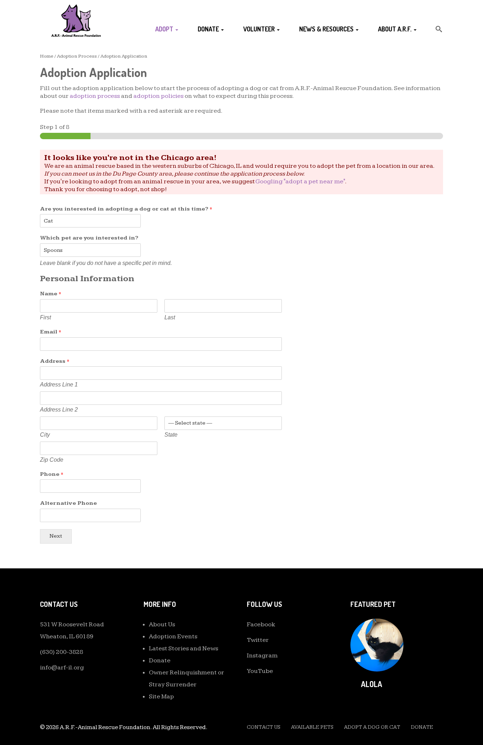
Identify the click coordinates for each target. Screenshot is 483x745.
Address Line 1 (59, 385)
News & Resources (327, 29)
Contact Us (263, 727)
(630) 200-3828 (61, 652)
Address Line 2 (59, 410)
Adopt (165, 29)
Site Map (161, 696)
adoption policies (158, 96)
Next (56, 536)
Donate (209, 29)
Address (54, 361)
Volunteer (259, 29)
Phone (51, 474)
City (45, 435)
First (45, 317)
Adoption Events (173, 636)
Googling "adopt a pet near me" (300, 181)
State (171, 435)
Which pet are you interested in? (89, 238)
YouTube (260, 671)
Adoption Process (77, 56)
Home (46, 56)
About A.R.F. (395, 29)
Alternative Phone (68, 503)
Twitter (258, 640)
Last (169, 317)
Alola (371, 684)
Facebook (261, 624)
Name (50, 293)
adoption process (95, 96)
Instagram (262, 655)
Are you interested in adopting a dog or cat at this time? (126, 209)
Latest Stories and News (183, 648)
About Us (162, 624)
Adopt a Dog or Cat (372, 727)
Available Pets (312, 727)
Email (50, 332)
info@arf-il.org (62, 667)
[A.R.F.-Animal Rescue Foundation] (76, 20)
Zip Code (51, 460)
